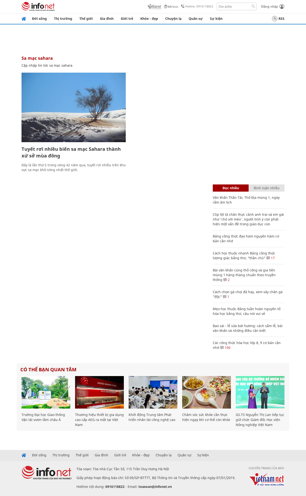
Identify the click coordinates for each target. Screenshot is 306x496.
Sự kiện (216, 18)
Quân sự (196, 18)
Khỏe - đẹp (149, 18)
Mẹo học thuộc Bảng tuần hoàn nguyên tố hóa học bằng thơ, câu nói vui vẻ (246, 311)
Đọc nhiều (231, 188)
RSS (281, 18)
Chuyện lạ (173, 18)
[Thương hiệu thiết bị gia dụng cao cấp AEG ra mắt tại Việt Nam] (99, 392)
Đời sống (39, 18)
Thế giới (86, 18)
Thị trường (63, 18)
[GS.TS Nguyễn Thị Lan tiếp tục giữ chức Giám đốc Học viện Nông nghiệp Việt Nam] (260, 392)
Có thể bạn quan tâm (48, 369)
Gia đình (107, 18)
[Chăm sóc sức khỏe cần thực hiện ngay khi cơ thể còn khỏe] (206, 392)
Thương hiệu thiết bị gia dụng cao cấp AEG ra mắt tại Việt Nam (99, 419)
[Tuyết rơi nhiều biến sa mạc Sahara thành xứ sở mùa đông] (74, 107)
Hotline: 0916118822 (199, 6)
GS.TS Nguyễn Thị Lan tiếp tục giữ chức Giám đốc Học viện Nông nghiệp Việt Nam (260, 419)
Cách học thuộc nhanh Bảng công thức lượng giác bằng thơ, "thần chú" (244, 255)
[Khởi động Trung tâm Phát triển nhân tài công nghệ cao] (153, 392)
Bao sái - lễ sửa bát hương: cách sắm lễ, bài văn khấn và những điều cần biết (248, 328)
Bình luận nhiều (266, 188)
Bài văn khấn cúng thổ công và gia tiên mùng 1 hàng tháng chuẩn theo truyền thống (244, 275)
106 (227, 347)
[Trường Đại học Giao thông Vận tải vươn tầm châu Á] (46, 392)
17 (272, 258)
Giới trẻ (127, 18)
